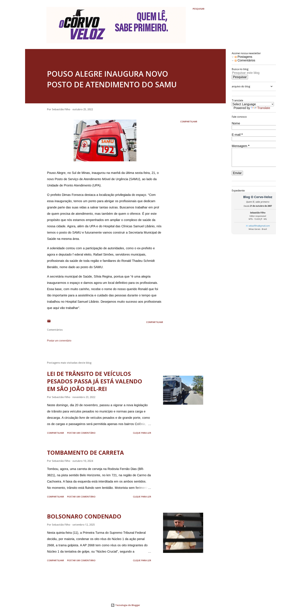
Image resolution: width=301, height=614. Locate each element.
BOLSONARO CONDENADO (84, 516)
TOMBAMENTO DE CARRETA (85, 452)
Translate (263, 108)
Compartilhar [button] (188, 121)
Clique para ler (142, 432)
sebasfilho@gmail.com (259, 225)
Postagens (244, 56)
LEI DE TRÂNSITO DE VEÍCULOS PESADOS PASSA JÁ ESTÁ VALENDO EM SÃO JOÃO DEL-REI (94, 381)
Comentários (246, 60)
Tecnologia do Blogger (127, 605)
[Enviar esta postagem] (49, 322)
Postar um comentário (59, 340)
